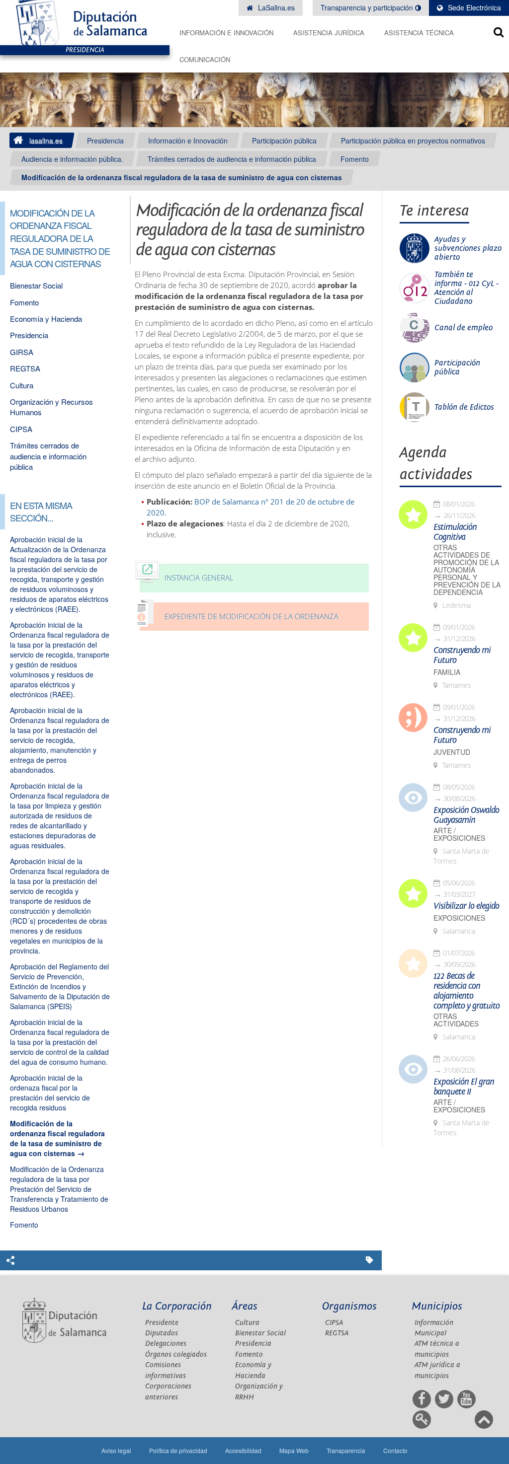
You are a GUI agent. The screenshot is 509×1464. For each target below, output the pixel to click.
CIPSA (21, 429)
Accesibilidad (243, 1450)
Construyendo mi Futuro (462, 655)
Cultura (21, 385)
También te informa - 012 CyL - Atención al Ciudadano (466, 288)
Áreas (244, 1306)
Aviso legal (116, 1450)
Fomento (354, 159)
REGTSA (25, 368)
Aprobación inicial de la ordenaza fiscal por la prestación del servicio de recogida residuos (50, 1092)
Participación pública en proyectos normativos (413, 141)
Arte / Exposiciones (459, 834)
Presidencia (105, 141)
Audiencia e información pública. (72, 159)
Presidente (161, 1322)
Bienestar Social (36, 285)
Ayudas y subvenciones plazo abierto (468, 248)
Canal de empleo (463, 327)
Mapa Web (294, 1450)
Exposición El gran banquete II (463, 1087)
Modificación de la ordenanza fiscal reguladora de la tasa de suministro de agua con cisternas (181, 177)
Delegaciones (165, 1343)
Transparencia (346, 1450)
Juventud (451, 752)
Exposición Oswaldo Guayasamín (466, 815)
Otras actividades (456, 1020)
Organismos (349, 1306)
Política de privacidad (178, 1450)
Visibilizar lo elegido (466, 906)
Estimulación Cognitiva (455, 532)
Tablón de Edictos (464, 407)
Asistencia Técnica (419, 32)
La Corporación (177, 1306)
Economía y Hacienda (46, 318)
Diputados (161, 1333)
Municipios (437, 1306)
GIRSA (21, 352)
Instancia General (199, 578)
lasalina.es (46, 141)
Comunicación (204, 59)
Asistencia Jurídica (328, 32)
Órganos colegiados (176, 1354)
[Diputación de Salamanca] (85, 22)
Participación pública (284, 141)
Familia (446, 672)
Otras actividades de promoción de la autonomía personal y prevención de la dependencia (467, 570)
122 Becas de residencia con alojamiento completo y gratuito (466, 991)
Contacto (395, 1450)
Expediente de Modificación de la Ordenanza (252, 616)
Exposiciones (459, 918)
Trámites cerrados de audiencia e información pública (232, 159)
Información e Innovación (226, 32)
